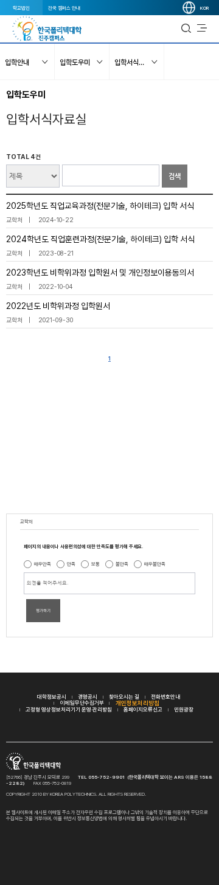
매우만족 (42, 564)
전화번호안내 (165, 696)
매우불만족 (154, 564)
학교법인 (21, 8)
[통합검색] (186, 28)
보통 (95, 564)
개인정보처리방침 (137, 703)
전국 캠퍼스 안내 (64, 8)
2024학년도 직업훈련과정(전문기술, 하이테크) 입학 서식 (100, 239)
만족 (71, 564)
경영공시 (87, 696)
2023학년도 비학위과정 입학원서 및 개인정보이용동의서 (100, 272)
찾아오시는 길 (124, 696)
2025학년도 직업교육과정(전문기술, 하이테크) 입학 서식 (100, 206)
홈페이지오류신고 (142, 709)
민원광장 (183, 709)
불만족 (122, 564)
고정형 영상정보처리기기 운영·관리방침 (69, 709)
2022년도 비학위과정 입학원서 (58, 306)
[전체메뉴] (202, 28)
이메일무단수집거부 (82, 702)
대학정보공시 (51, 696)
